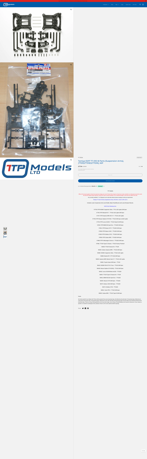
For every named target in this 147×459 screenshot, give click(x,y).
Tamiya (81, 157)
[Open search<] (140, 4)
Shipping (84, 169)
